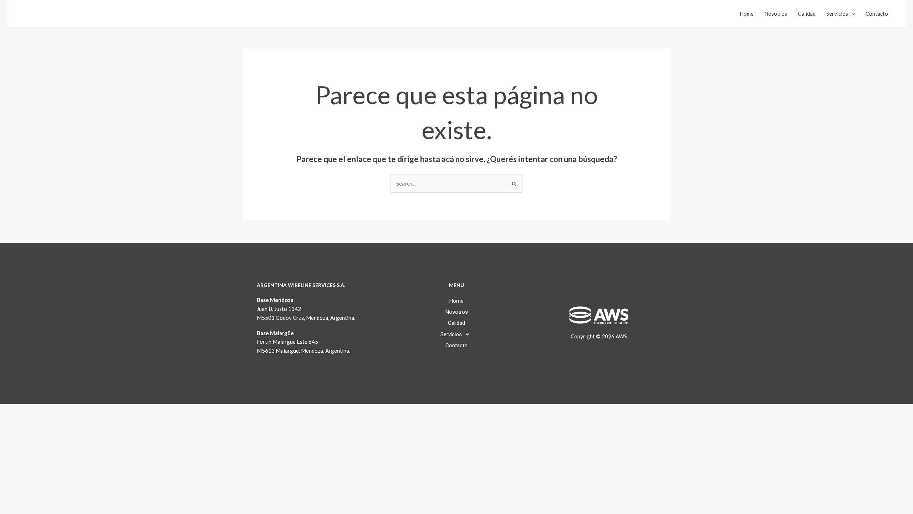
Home (747, 13)
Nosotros (775, 13)
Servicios (837, 13)
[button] (851, 13)
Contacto (877, 13)
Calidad (807, 13)
